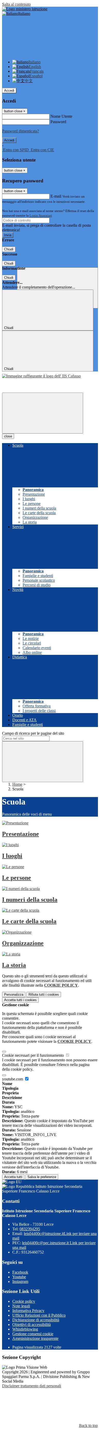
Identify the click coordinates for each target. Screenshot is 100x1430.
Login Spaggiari (40, 215)
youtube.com (13, 1079)
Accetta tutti (20, 1000)
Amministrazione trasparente (35, 1338)
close (8, 436)
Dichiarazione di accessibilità (35, 1320)
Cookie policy (23, 1301)
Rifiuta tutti (43, 994)
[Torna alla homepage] (41, 376)
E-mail (56, 196)
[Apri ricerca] (57, 287)
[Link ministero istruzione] (24, 9)
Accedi (9, 90)
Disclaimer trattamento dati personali (31, 1386)
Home (17, 784)
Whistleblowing (25, 1329)
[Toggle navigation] (42, 413)
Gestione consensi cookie (32, 1334)
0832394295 (29, 1229)
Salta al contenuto (16, 4)
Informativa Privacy (28, 1310)
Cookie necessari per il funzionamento (33, 1055)
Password (58, 122)
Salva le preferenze (41, 1177)
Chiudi (8, 249)
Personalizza (13, 994)
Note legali (21, 1306)
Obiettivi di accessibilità (31, 1324)
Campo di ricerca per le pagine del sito (33, 733)
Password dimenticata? (20, 131)
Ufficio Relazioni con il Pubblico (39, 1315)
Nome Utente (61, 116)
